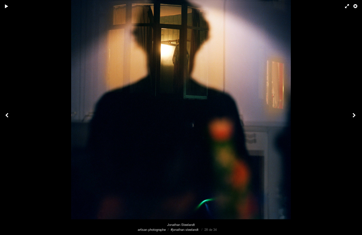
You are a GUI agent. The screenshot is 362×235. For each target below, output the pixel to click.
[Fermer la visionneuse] (356, 6)
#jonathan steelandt (184, 229)
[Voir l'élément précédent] (7, 117)
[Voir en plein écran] (345, 6)
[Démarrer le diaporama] (6, 6)
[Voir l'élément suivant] (354, 117)
